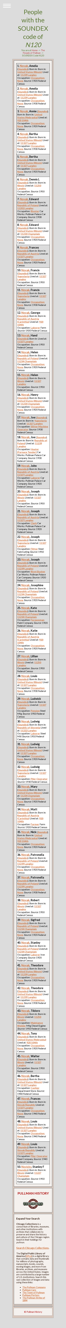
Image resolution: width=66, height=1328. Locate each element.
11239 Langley (28, 74)
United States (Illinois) (29, 71)
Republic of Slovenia (28, 727)
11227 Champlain (29, 1174)
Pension (35, 710)
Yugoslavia (23, 276)
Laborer (35, 327)
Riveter (35, 211)
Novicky (26, 1166)
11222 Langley (28, 730)
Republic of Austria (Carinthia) (28, 320)
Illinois (20, 185)
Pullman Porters (30, 1295)
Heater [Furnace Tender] (28, 451)
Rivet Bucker (38, 571)
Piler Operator (39, 778)
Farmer (35, 824)
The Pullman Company (34, 1287)
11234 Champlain (30, 233)
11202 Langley (25, 208)
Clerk (34, 523)
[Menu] (7, 5)
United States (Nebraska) (29, 116)
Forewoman (37, 619)
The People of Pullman (34, 51)
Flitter (34, 548)
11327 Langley (28, 142)
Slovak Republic (26, 1104)
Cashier (35, 1087)
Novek (25, 1076)
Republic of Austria (28, 253)
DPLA (29, 1256)
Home (35, 50)
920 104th (22, 120)
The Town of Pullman (33, 1292)
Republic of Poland (28, 205)
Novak (24, 66)
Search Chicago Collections (32, 1248)
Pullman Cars (29, 1290)
